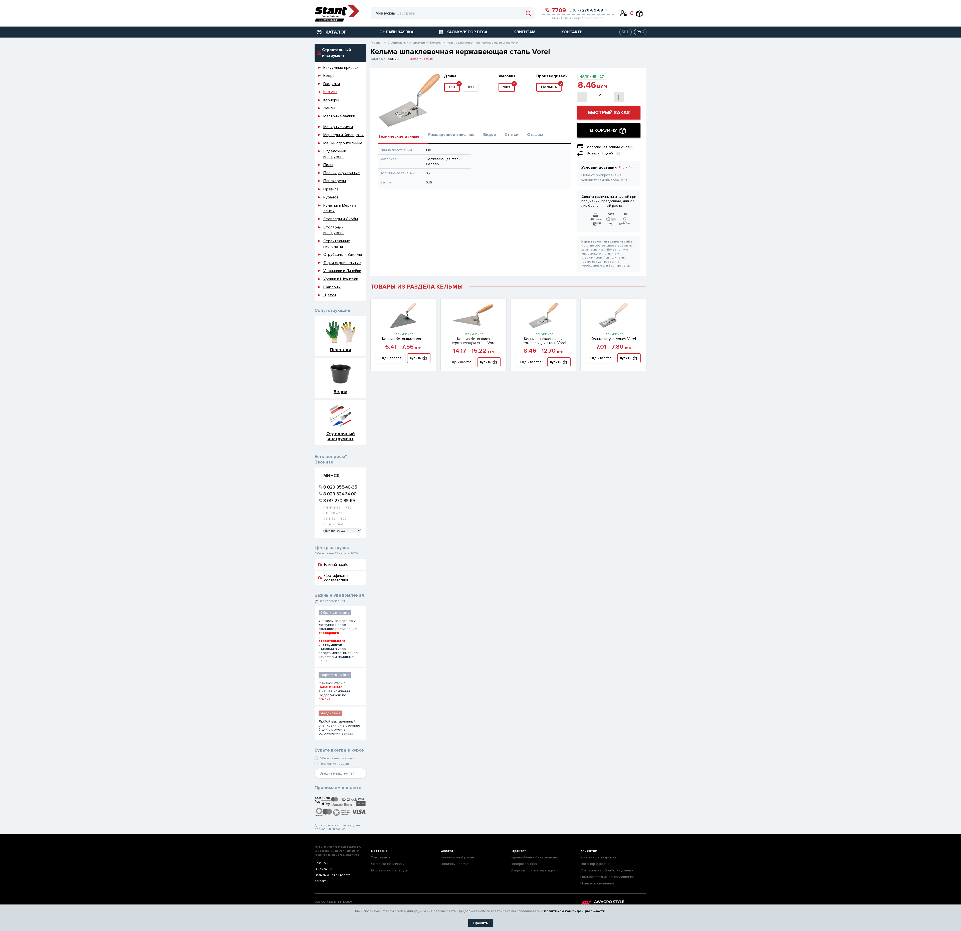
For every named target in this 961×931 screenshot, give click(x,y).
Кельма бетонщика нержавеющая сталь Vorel (473, 341)
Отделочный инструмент (340, 436)
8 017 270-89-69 (339, 500)
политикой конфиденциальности (574, 911)
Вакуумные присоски (342, 67)
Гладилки (331, 83)
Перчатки (340, 349)
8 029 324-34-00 (340, 494)
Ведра (329, 75)
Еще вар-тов (390, 358)
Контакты (321, 881)
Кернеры (331, 100)
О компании (323, 869)
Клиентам (588, 851)
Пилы (328, 164)
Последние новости (334, 764)
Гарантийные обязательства (534, 857)
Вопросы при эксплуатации (533, 870)
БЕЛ (625, 32)
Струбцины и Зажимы (342, 254)
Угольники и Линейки (342, 270)
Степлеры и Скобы (340, 218)
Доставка (379, 851)
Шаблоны (332, 287)
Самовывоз (380, 857)
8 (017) (586, 10)
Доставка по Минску (387, 864)
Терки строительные (342, 262)
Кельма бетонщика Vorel (403, 339)
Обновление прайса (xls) (337, 758)
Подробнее (627, 167)
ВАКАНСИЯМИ (330, 687)
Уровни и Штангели (340, 279)
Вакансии (321, 863)
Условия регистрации (598, 857)
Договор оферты (594, 864)
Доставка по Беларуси (389, 870)
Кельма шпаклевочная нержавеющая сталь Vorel (543, 341)
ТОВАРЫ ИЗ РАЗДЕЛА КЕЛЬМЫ (416, 286)
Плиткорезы (334, 180)
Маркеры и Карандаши (343, 134)
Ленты (329, 108)
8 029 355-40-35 (340, 487)
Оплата (446, 851)
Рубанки (330, 197)
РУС (640, 32)
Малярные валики (339, 116)
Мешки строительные (342, 143)
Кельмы (330, 91)
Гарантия (519, 851)
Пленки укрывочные (341, 172)
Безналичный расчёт (457, 857)
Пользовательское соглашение (607, 877)
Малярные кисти (338, 126)
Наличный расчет (455, 864)
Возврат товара (524, 864)
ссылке (325, 699)
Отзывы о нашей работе (333, 875)
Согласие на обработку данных (606, 870)
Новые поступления (597, 883)
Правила (331, 189)
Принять (480, 923)
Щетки (329, 295)
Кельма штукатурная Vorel (613, 339)
